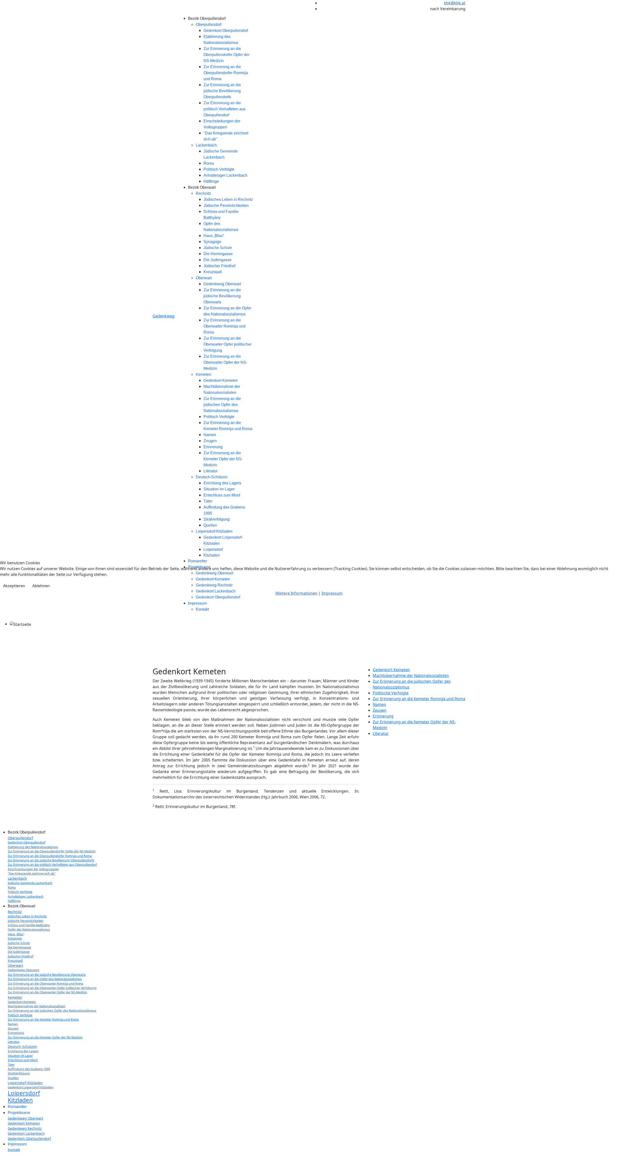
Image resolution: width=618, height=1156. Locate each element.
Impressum (332, 593)
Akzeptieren (14, 585)
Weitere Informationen (296, 593)
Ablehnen (41, 585)
